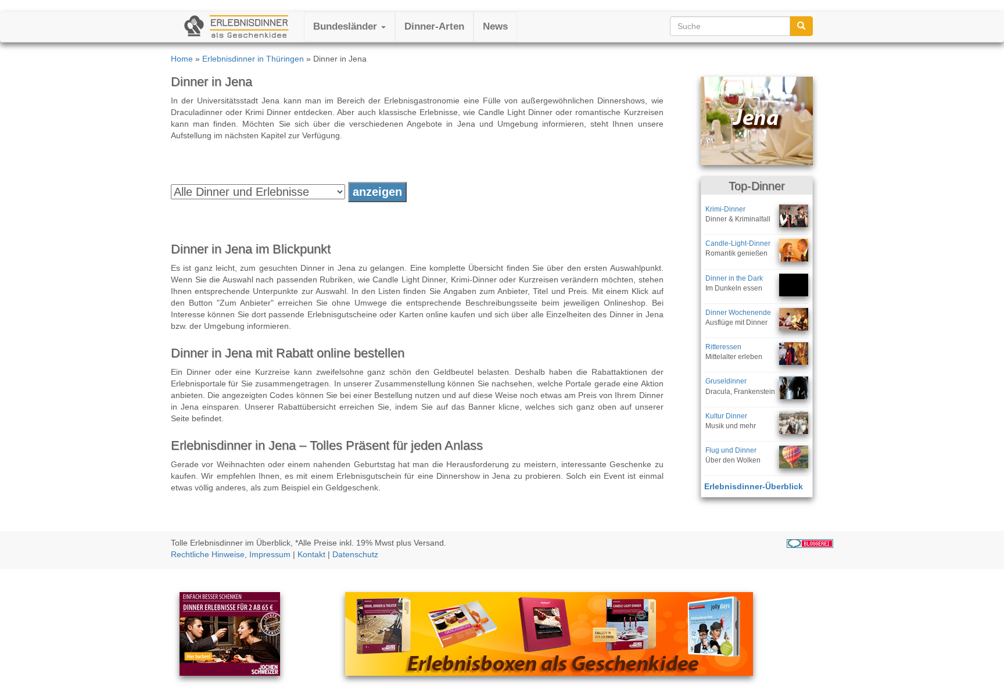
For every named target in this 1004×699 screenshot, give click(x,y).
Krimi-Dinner (725, 209)
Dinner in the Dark (734, 278)
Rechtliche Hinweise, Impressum (231, 554)
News (495, 26)
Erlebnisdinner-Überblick (753, 486)
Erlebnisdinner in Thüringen (253, 58)
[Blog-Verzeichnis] (810, 542)
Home (182, 58)
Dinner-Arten (434, 26)
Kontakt (311, 554)
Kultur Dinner (726, 416)
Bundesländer (346, 26)
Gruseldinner (726, 381)
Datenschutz (355, 554)
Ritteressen (723, 347)
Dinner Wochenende (738, 313)
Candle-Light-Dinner (737, 243)
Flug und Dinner (730, 450)
